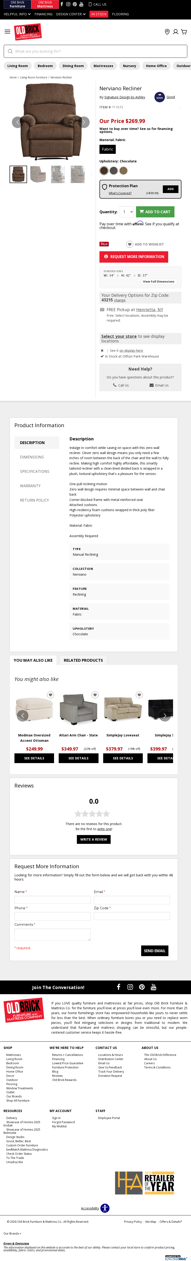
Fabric (107, 149)
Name (20, 892)
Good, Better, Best (18, 1141)
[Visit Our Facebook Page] (119, 987)
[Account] (175, 32)
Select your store (119, 336)
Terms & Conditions (157, 1067)
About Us (150, 1059)
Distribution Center (110, 1059)
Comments (24, 924)
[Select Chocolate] (104, 170)
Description (32, 442)
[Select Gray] (113, 170)
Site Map (150, 1222)
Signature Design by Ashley (124, 97)
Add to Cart (158, 211)
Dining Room (73, 66)
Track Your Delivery (111, 1072)
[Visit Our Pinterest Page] (142, 987)
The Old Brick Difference (160, 1055)
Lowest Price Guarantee (67, 1063)
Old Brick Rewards (64, 1080)
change (120, 300)
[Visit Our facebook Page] (62, 4)
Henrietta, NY (149, 309)
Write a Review (93, 839)
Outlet (10, 1092)
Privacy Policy (133, 1222)
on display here (131, 350)
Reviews (57, 1076)
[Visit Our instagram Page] (68, 4)
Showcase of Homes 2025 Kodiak (21, 1123)
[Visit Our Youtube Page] (153, 987)
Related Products (83, 660)
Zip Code (102, 908)
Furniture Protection (65, 1067)
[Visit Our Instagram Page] (130, 987)
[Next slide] (165, 716)
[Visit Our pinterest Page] (75, 4)
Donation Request (110, 1076)
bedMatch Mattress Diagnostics (27, 1149)
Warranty (30, 485)
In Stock (98, 14)
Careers (149, 1063)
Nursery (129, 66)
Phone (20, 908)
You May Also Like (33, 660)
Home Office (156, 66)
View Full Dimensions (158, 282)
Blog (55, 1072)
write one (104, 829)
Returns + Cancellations (67, 1055)
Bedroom (45, 66)
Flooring (120, 14)
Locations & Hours (110, 1055)
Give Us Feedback (110, 1067)
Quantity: (108, 212)
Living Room (17, 66)
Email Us (161, 385)
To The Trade (15, 1158)
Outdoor (12, 1080)
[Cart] (184, 32)
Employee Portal (109, 1118)
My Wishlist (59, 1126)
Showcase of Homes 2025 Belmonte (21, 1131)
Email (99, 892)
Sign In (56, 1118)
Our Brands (14, 1096)
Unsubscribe (14, 1162)
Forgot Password (63, 1122)
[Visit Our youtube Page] (81, 4)
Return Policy (34, 500)
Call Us (123, 385)
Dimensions (32, 457)
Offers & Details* (171, 1222)
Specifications (34, 471)
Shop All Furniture (18, 1101)
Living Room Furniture (33, 77)
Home (13, 77)
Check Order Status (19, 1154)
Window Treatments (19, 1088)
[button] (7, 32)
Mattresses (103, 66)
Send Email (155, 950)
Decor (10, 1076)
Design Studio (15, 1137)
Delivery (11, 1118)
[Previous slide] (22, 716)
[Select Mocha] (123, 170)
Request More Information (137, 256)
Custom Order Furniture (22, 1145)
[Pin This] (104, 245)
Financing (43, 14)
